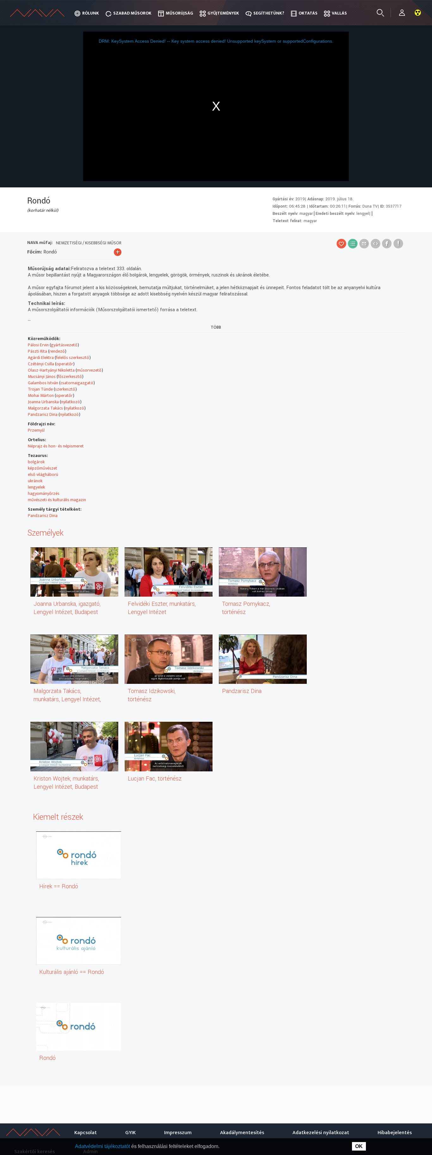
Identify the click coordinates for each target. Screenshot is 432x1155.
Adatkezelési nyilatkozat (321, 1132)
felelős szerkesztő (72, 357)
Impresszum (178, 1132)
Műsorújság (179, 13)
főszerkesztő (70, 376)
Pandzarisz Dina (43, 414)
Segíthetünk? (268, 13)
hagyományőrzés (43, 493)
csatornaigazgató (76, 382)
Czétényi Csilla (41, 364)
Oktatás (308, 13)
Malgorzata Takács (45, 408)
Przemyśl (36, 430)
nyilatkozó (70, 401)
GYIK (130, 1132)
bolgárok (36, 461)
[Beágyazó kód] (375, 243)
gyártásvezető (64, 345)
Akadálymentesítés (242, 1132)
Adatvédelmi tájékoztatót (103, 1146)
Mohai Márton (41, 395)
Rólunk (90, 13)
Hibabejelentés (395, 1132)
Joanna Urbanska (43, 401)
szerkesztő (65, 389)
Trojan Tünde (40, 389)
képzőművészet (42, 468)
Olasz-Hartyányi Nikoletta (51, 370)
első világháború (43, 474)
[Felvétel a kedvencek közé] (341, 243)
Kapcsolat (85, 1132)
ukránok (35, 480)
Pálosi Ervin (38, 345)
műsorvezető (89, 370)
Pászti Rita (37, 351)
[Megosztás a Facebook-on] (387, 243)
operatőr (64, 364)
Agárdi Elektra (41, 357)
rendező (57, 351)
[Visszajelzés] (398, 243)
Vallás (339, 13)
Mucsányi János (42, 376)
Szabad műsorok (132, 13)
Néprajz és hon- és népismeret (56, 446)
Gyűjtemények (223, 13)
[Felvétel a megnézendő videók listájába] (353, 243)
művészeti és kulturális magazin (57, 499)
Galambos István (43, 382)
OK (359, 1146)
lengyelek (36, 487)
